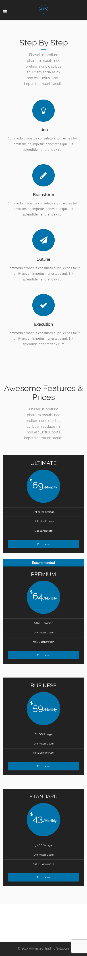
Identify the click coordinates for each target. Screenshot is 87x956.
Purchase (43, 544)
